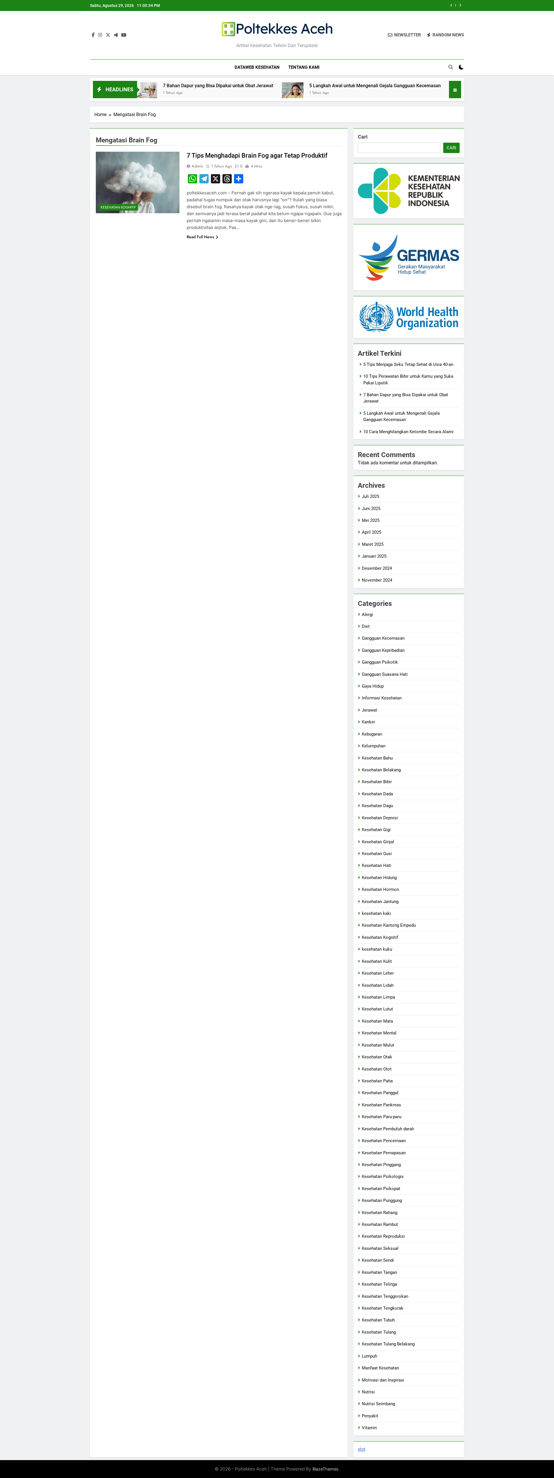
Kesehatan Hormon (380, 889)
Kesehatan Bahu (377, 758)
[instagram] (100, 35)
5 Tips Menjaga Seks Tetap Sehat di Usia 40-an (408, 364)
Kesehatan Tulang (379, 1332)
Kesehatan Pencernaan (384, 1140)
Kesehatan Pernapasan (384, 1152)
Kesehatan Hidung (379, 877)
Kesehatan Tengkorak (382, 1308)
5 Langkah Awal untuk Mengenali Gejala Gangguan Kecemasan (330, 85)
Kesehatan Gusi (377, 853)
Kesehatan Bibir (377, 781)
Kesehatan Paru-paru (381, 1116)
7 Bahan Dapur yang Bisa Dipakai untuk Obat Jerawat (173, 85)
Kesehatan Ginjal (378, 841)
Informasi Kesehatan (382, 698)
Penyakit (370, 1416)
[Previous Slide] (451, 5)
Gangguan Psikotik (380, 662)
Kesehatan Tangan (379, 1272)
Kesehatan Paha (377, 1081)
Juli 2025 (370, 496)
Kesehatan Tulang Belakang (388, 1344)
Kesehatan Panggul (380, 1092)
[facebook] (93, 35)
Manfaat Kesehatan (380, 1368)
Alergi (367, 614)
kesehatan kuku (377, 949)
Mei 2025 (370, 520)
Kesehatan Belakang (381, 769)
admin (197, 166)
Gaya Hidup (373, 686)
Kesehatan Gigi (376, 829)
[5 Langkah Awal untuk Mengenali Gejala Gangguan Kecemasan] (247, 93)
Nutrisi (368, 1392)
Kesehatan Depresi (380, 817)
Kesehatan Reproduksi (383, 1236)
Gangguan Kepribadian (383, 650)
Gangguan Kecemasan (383, 638)
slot (361, 1449)
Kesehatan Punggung (382, 1200)
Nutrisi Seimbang (378, 1403)
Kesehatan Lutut (377, 1009)
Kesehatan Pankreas (381, 1104)
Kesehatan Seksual (380, 1248)
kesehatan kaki (376, 913)
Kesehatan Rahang (379, 1212)
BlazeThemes (325, 1468)
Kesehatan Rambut (380, 1224)
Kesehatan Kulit (377, 961)
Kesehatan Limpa (378, 997)
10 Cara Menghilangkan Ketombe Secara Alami (408, 431)
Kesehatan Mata (377, 1021)
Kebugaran (372, 734)
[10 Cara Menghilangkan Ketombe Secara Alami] (415, 93)
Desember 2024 (377, 568)
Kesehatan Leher (378, 973)
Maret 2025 (372, 544)
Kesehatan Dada (377, 793)
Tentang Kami (303, 67)
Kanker (368, 722)
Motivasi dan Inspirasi (383, 1380)
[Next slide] (460, 5)
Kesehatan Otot (377, 1069)
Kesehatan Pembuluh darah (388, 1128)
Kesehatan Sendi (378, 1260)
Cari (363, 137)
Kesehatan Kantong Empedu (389, 925)
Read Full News (200, 237)
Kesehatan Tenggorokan (385, 1296)
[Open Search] (450, 67)
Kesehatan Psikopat (381, 1188)
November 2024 (377, 580)
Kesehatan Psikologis (383, 1176)
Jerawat (369, 710)
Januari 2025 (374, 556)
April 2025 (371, 532)
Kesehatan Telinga (379, 1284)
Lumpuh (369, 1356)
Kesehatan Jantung (380, 901)
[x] (108, 35)
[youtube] (123, 35)
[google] (115, 35)
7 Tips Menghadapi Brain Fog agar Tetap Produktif (257, 155)
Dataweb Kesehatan (257, 67)
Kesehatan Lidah (378, 985)
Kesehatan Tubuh (378, 1320)
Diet (366, 626)
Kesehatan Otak (377, 1057)
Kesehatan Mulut (378, 1045)
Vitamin (369, 1427)
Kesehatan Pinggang (381, 1164)
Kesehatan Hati (376, 865)
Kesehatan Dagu (377, 805)
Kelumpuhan (373, 746)
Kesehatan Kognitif (118, 207)
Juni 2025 (371, 508)
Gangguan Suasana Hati (385, 674)
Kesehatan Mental (379, 1033)
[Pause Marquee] (455, 89)
